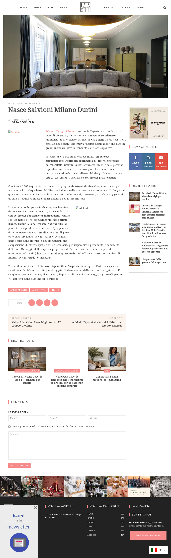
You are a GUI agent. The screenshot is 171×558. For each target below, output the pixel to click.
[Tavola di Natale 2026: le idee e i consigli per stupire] (27, 359)
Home (11, 103)
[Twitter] (39, 302)
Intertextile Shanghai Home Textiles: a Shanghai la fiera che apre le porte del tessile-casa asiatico (154, 212)
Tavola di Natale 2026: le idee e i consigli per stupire (27, 380)
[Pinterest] (47, 302)
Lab (107, 371)
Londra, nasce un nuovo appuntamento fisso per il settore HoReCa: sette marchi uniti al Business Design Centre (154, 230)
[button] (165, 7)
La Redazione (141, 506)
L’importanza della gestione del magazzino (154, 261)
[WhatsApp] (54, 302)
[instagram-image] (10, 486)
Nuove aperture (32, 103)
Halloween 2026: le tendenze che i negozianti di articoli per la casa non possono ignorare (155, 247)
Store (19, 103)
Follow (148, 154)
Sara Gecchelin (23, 122)
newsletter (19, 527)
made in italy (39, 290)
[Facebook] (31, 302)
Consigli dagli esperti (27, 371)
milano (55, 290)
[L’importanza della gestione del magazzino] (107, 359)
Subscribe (161, 154)
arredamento (18, 290)
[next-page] (69, 393)
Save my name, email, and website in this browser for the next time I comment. (54, 427)
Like (135, 154)
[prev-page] (64, 393)
